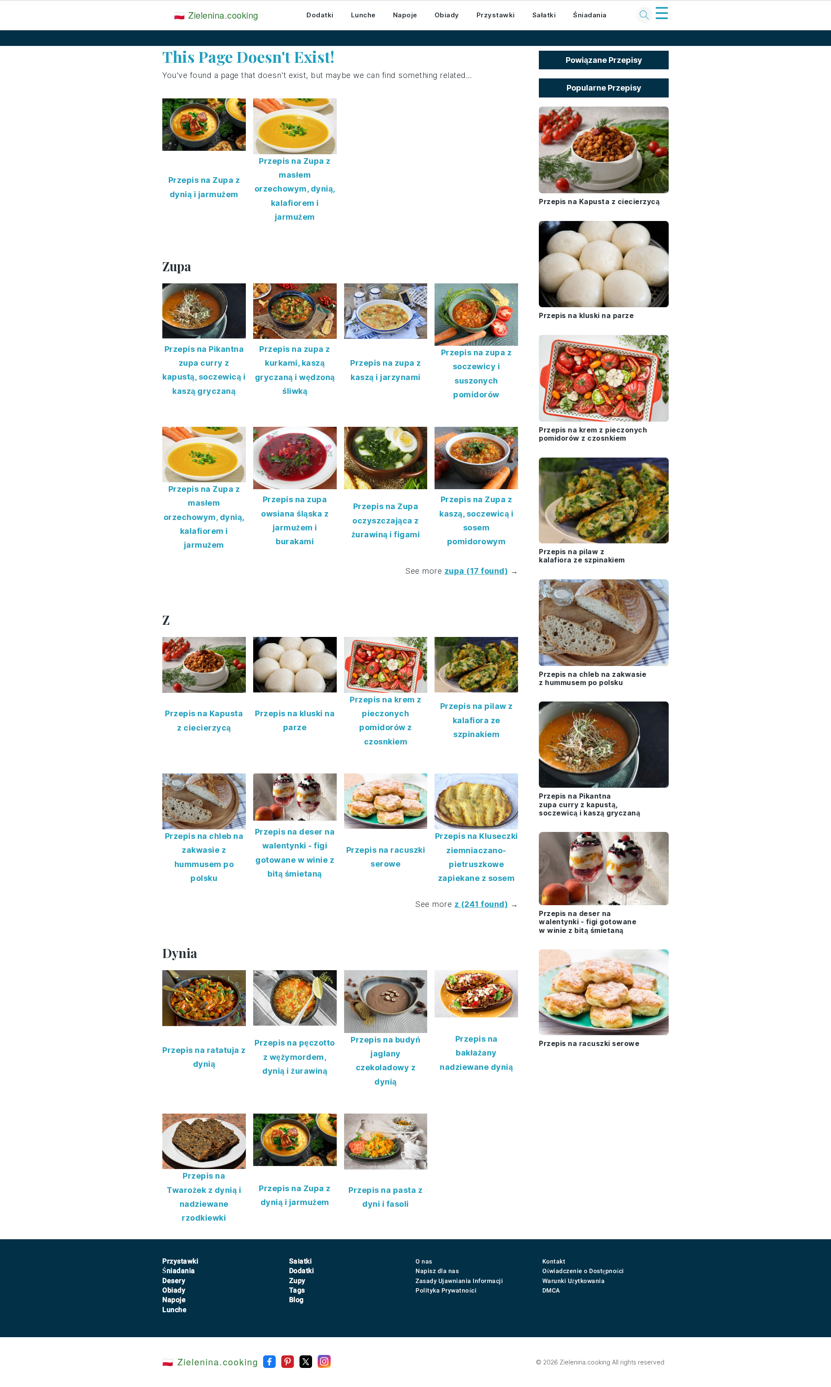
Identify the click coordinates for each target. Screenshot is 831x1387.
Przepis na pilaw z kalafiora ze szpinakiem (476, 720)
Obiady (447, 15)
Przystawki (496, 15)
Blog (296, 1300)
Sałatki (544, 15)
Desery (173, 1281)
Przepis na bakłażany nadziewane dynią (476, 1053)
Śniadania (590, 15)
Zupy (297, 1281)
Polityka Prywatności (446, 1290)
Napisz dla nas (437, 1270)
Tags (297, 1290)
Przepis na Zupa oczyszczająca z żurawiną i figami (385, 520)
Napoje (405, 15)
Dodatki (320, 15)
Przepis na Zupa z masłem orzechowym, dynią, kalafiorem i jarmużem (294, 189)
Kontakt (554, 1261)
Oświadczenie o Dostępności (583, 1270)
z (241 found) (481, 904)
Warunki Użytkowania (573, 1280)
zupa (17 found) (476, 570)
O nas (424, 1261)
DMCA (551, 1290)
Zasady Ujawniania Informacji (459, 1280)
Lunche (363, 15)
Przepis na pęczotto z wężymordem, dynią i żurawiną (294, 1056)
